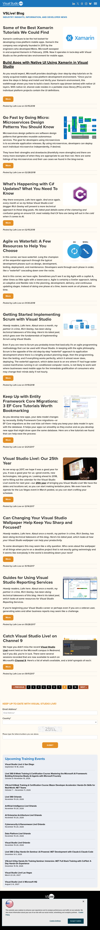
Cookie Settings (55, 921)
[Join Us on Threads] (82, 3)
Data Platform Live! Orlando (18, 833)
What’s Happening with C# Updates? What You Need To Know (30, 188)
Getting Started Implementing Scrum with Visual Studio (31, 317)
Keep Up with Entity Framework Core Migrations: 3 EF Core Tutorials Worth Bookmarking (30, 403)
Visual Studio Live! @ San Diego (19, 764)
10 (75, 687)
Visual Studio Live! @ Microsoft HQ (21, 882)
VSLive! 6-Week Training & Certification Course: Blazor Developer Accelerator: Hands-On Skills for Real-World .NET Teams (50, 786)
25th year (41, 483)
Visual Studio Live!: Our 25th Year (30, 461)
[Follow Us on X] (78, 3)
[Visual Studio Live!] (50, 3)
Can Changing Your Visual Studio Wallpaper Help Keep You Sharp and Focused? (37, 522)
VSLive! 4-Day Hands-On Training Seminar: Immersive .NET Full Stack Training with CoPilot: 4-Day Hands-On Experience (48, 862)
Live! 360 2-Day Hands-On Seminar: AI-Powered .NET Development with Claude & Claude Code (49, 852)
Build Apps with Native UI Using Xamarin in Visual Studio (45, 64)
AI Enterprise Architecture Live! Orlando (23, 815)
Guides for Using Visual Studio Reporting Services (28, 580)
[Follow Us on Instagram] (86, 3)
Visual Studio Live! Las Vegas (18, 872)
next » (83, 687)
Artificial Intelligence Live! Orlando (21, 806)
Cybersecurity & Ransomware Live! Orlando (25, 824)
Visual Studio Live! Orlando (17, 842)
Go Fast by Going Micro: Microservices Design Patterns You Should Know (28, 122)
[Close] (83, 901)
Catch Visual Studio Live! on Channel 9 (30, 638)
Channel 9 (20, 660)
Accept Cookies (75, 921)
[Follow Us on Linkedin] (73, 3)
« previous (18, 687)
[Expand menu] (95, 4)
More (8, 99)
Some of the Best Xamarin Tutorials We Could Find (28, 30)
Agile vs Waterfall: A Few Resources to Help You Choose (27, 246)
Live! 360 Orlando (13, 797)
